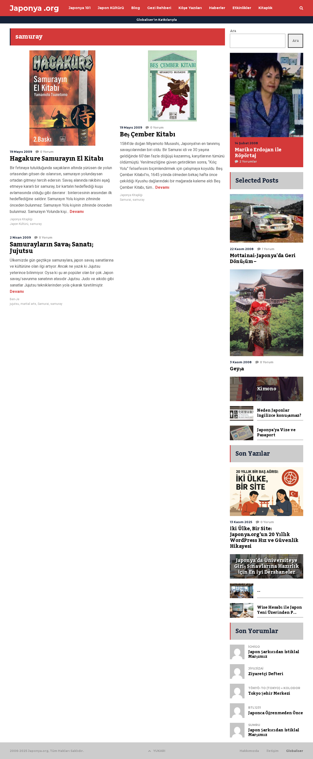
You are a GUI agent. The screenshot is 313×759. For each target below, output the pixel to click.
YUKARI (159, 751)
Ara (233, 31)
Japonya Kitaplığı (21, 219)
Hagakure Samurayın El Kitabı (56, 159)
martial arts (28, 304)
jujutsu (14, 304)
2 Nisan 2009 (20, 237)
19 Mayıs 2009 (21, 152)
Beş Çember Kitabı (147, 134)
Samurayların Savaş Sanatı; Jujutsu (52, 247)
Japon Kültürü (19, 224)
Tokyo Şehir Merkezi (269, 693)
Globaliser (294, 751)
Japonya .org (34, 8)
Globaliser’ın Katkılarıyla (156, 20)
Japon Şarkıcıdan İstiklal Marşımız (273, 654)
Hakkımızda (249, 751)
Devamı (76, 211)
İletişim (273, 751)
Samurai (125, 199)
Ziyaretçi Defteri (265, 674)
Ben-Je (14, 299)
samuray (36, 224)
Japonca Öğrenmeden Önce (275, 713)
